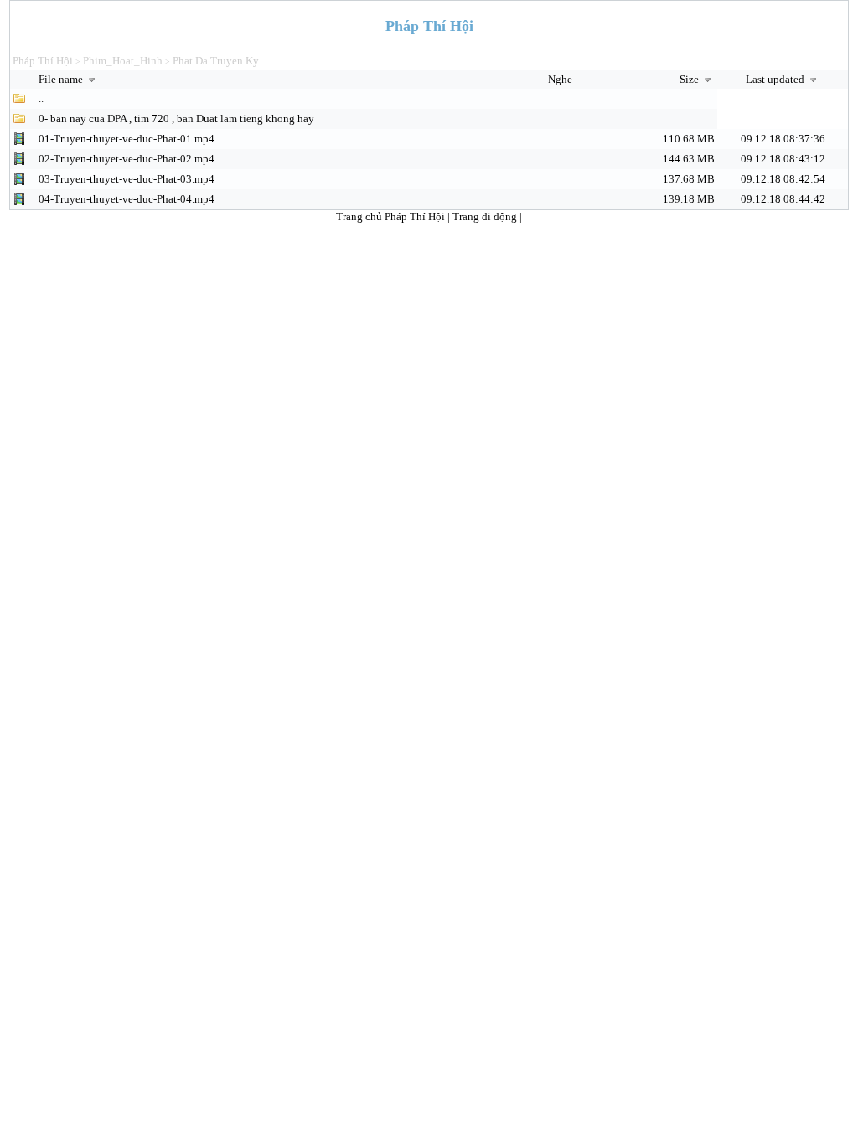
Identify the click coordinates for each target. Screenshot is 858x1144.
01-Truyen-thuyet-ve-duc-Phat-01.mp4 (126, 138)
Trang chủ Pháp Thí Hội (390, 216)
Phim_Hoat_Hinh (123, 60)
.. (41, 98)
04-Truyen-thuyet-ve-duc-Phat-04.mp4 (126, 199)
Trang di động (485, 216)
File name (62, 79)
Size (690, 79)
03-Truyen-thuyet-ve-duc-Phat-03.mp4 (126, 179)
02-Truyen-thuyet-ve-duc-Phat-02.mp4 (126, 158)
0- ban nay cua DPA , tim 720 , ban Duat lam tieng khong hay (176, 118)
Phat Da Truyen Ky (216, 60)
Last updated (776, 79)
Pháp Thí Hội (43, 60)
